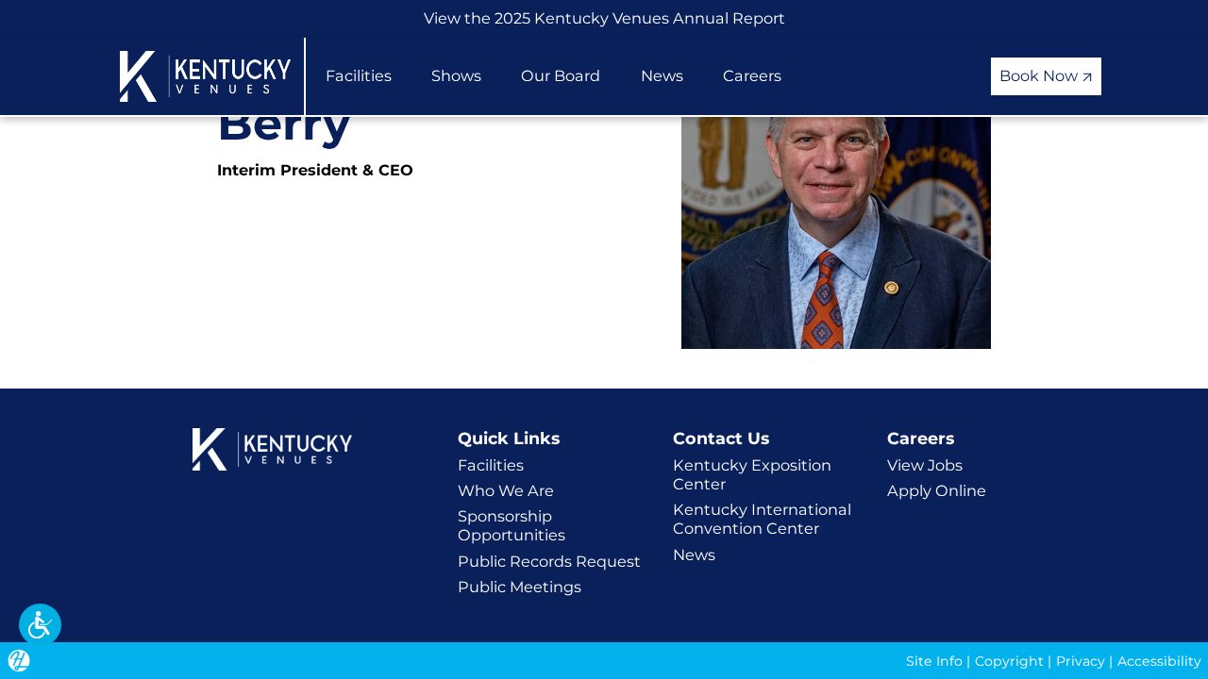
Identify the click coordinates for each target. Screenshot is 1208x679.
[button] (40, 625)
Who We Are (506, 490)
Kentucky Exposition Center (752, 474)
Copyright (1009, 661)
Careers (752, 75)
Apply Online (936, 490)
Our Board (560, 75)
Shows (456, 75)
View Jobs (925, 464)
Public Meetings (519, 586)
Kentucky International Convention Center (762, 519)
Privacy (1080, 661)
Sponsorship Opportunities (511, 525)
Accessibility (1159, 661)
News (662, 75)
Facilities (359, 75)
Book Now (1040, 75)
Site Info (934, 661)
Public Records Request (549, 561)
